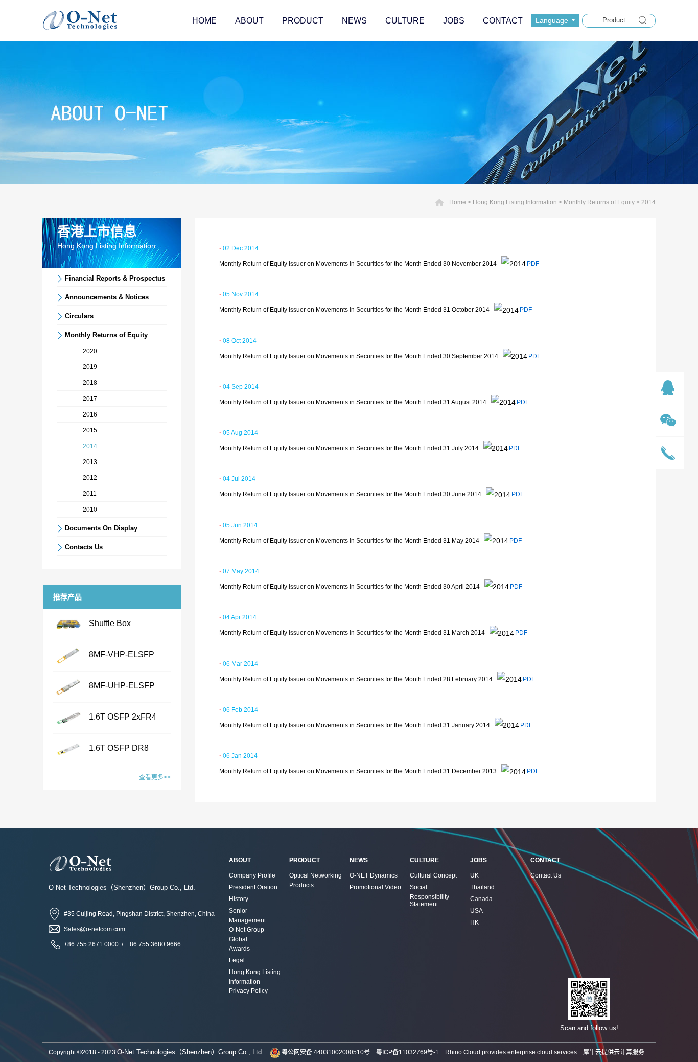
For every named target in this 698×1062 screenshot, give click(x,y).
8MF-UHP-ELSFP (122, 685)
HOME (204, 20)
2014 (648, 202)
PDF (533, 263)
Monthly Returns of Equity (599, 202)
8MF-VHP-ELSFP (121, 654)
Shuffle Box (110, 623)
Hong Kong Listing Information (515, 202)
